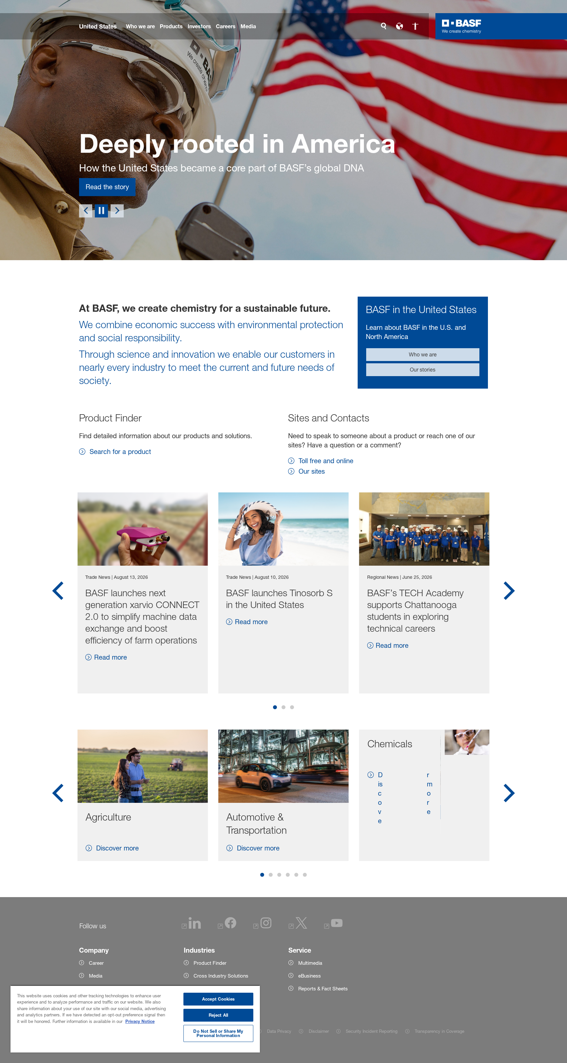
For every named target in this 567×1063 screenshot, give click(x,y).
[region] (135, 1018)
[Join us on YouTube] (333, 926)
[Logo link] (461, 26)
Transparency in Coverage (439, 1031)
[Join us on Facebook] (227, 926)
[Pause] (101, 210)
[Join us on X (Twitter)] (297, 926)
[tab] (275, 707)
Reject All (218, 1015)
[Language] (399, 26)
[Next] (117, 210)
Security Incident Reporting (371, 1031)
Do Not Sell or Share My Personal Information (218, 1033)
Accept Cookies (218, 999)
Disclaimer (318, 1031)
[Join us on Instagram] (262, 926)
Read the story (107, 187)
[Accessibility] (415, 26)
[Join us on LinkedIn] (191, 926)
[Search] (384, 26)
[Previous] (85, 210)
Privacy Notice (140, 1021)
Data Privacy (279, 1031)
